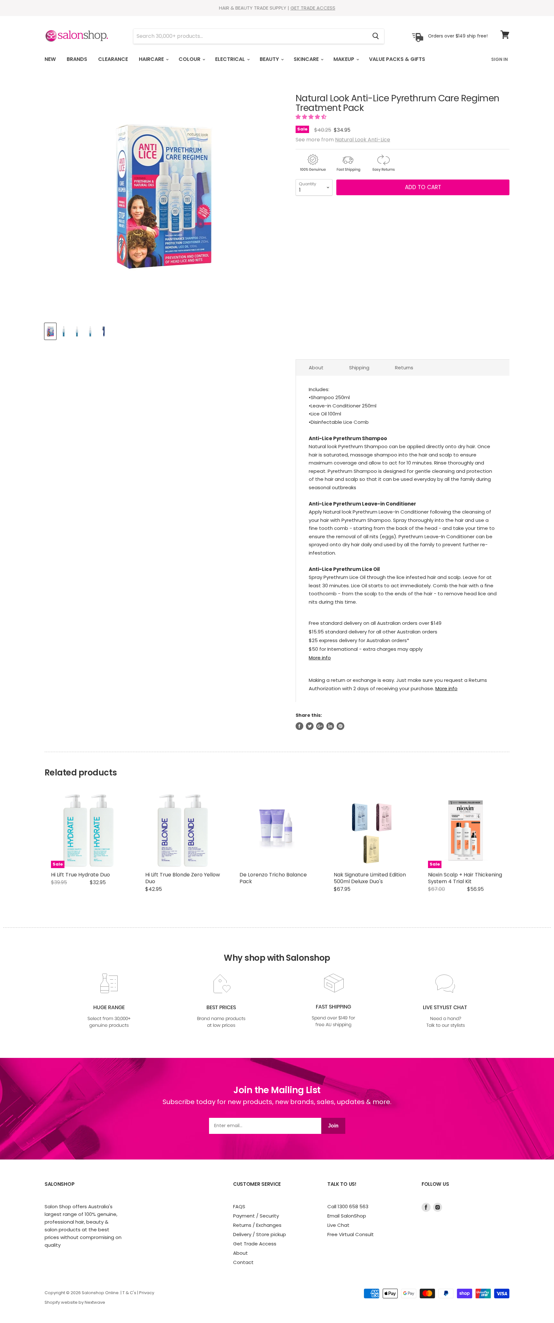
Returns (404, 367)
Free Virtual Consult (350, 1234)
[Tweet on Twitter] (310, 726)
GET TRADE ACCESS (312, 7)
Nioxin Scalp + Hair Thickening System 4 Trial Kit (465, 878)
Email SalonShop (346, 1215)
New (50, 59)
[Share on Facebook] (299, 726)
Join (333, 1125)
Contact (243, 1262)
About (316, 367)
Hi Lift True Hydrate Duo (80, 874)
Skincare (307, 59)
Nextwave (95, 1302)
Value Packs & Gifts (397, 59)
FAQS (239, 1206)
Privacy (146, 1293)
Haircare (152, 59)
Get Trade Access (254, 1243)
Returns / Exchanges (257, 1225)
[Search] (375, 36)
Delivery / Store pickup (259, 1234)
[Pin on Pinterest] (340, 726)
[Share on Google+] (320, 726)
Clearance (113, 59)
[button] (312, 117)
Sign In (499, 59)
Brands (77, 59)
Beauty (270, 59)
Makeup (344, 59)
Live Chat (338, 1225)
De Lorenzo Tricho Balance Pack (273, 878)
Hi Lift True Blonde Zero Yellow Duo (182, 878)
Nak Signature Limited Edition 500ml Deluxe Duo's (370, 878)
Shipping (359, 367)
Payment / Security (256, 1215)
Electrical (230, 59)
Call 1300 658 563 (347, 1206)
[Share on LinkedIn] (330, 726)
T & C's (129, 1293)
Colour (190, 59)
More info (320, 657)
